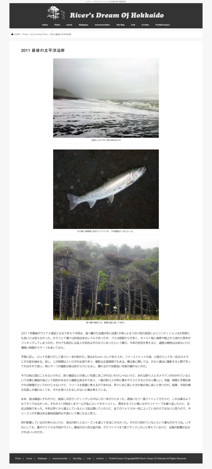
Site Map (120, 25)
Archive (145, 25)
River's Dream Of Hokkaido (153, 458)
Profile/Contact (163, 25)
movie (69, 25)
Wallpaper (83, 25)
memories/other (102, 25)
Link (133, 25)
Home (45, 25)
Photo (57, 25)
